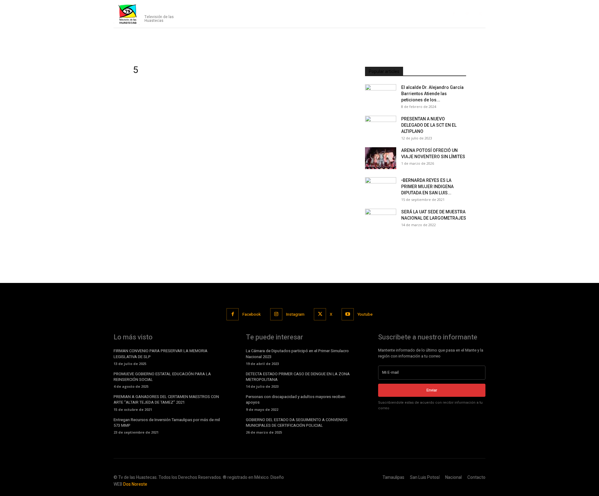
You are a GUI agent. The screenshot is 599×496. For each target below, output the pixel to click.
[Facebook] (454, 14)
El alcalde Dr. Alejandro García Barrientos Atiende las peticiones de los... (432, 93)
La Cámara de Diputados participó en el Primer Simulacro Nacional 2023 (297, 353)
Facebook (251, 314)
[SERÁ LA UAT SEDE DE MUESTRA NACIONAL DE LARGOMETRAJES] (380, 220)
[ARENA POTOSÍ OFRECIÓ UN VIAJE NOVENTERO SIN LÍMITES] (380, 158)
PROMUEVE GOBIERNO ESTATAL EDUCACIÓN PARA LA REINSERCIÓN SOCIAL (162, 376)
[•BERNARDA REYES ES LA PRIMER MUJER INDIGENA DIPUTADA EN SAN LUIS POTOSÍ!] (380, 188)
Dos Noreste (135, 484)
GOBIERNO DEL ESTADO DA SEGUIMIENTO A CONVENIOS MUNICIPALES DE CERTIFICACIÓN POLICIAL (297, 422)
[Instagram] (467, 14)
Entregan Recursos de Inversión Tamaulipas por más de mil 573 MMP (167, 422)
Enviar (431, 390)
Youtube (365, 314)
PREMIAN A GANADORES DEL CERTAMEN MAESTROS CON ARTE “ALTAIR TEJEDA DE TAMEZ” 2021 (166, 399)
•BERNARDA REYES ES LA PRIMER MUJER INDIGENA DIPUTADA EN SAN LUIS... (427, 186)
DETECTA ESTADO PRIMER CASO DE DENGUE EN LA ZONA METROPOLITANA (298, 376)
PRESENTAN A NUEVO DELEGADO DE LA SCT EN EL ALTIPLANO (428, 125)
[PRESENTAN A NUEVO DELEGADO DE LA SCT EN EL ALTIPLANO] (380, 127)
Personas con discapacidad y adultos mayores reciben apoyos (295, 399)
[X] (480, 14)
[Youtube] (348, 314)
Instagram (295, 314)
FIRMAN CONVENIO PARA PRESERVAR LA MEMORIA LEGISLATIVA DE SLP (160, 353)
